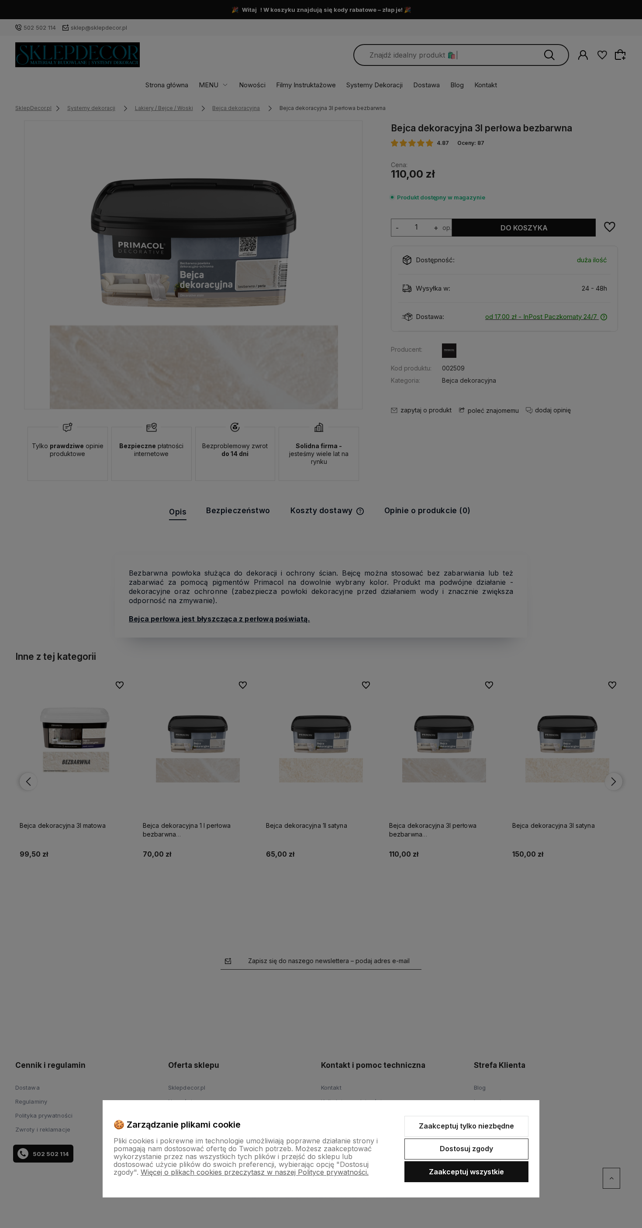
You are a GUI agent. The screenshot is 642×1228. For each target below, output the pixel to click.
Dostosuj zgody (466, 1148)
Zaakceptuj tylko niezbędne (466, 1126)
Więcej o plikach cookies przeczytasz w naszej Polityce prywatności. (255, 1172)
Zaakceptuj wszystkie (466, 1171)
